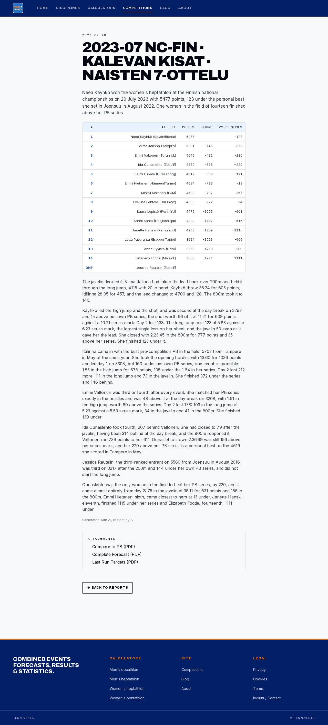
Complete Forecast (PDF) (117, 554)
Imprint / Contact (267, 698)
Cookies (260, 679)
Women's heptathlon (127, 688)
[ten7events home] (18, 8)
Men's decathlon (124, 669)
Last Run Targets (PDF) (115, 562)
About (185, 8)
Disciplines (68, 8)
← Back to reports (107, 587)
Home (42, 8)
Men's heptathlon (124, 679)
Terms (258, 688)
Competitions (137, 8)
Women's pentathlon (127, 698)
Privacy (259, 669)
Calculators (101, 8)
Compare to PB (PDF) (113, 546)
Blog (165, 8)
